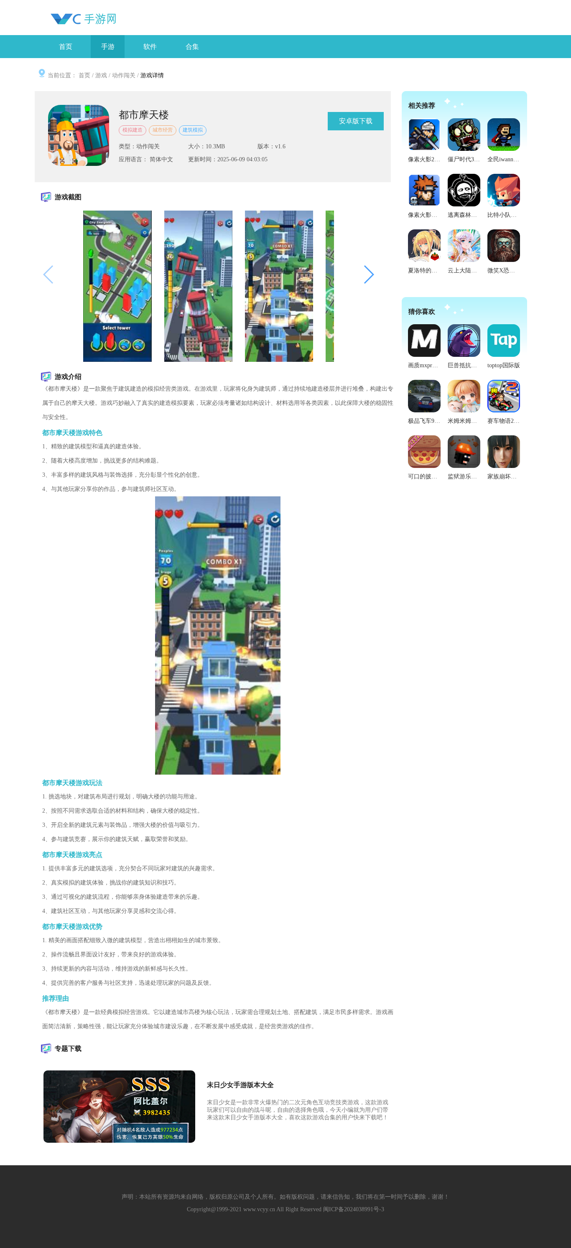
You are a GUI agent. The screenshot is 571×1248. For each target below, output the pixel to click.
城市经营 (163, 130)
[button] (368, 274)
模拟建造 (132, 130)
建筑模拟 (193, 130)
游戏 (101, 75)
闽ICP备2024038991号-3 (353, 1209)
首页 (84, 75)
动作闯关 (123, 75)
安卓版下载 (355, 121)
